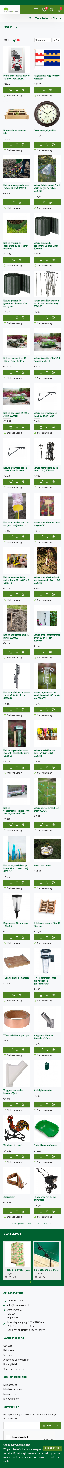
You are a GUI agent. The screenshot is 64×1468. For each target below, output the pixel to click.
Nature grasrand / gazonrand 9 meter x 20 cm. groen (15, 303)
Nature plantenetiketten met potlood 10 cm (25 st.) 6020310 (16, 580)
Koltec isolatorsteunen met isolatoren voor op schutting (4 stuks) (47, 1270)
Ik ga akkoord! (52, 1448)
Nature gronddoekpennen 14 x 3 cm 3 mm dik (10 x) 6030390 (46, 303)
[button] (30, 1282)
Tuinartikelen (42, 18)
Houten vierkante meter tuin (14, 132)
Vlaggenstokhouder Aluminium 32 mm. (43, 1037)
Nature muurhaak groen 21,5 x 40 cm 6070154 (15, 469)
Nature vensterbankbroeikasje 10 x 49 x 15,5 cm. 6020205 (16, 810)
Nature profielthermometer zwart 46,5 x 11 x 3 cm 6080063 (16, 695)
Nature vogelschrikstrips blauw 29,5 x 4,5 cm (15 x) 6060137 (15, 868)
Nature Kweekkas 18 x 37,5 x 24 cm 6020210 (47, 360)
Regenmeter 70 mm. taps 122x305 (15, 925)
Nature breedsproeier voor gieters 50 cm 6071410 (16, 187)
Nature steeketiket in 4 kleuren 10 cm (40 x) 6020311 (44, 753)
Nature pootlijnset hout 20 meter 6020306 (16, 636)
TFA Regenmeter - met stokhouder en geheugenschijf (45, 980)
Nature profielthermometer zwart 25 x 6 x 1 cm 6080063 (47, 637)
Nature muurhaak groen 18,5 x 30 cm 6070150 (45, 414)
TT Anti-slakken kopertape (16, 1035)
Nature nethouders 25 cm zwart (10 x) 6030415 (46, 469)
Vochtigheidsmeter (43, 1090)
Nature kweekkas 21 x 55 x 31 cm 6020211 (16, 414)
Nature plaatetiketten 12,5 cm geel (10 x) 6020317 (15, 524)
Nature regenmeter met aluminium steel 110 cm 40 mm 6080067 (46, 695)
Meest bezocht (13, 1233)
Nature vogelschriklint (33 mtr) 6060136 (46, 809)
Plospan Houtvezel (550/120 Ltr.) (17, 1270)
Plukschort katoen (42, 865)
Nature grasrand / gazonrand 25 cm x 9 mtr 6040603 (46, 246)
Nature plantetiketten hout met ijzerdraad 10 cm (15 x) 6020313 (47, 580)
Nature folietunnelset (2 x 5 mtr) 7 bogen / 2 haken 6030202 (47, 188)
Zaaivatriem (9, 1197)
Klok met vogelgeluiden (45, 130)
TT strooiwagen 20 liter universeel (45, 1198)
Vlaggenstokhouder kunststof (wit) (13, 1092)
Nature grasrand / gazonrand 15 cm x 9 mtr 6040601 (15, 246)
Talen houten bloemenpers (16, 977)
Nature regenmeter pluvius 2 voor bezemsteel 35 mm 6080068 (16, 753)
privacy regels (31, 1457)
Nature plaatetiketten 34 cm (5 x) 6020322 (47, 524)
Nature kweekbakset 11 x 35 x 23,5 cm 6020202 (15, 360)
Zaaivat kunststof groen (45, 1145)
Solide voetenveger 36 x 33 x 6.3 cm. (47, 925)
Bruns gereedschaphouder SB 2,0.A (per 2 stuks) (16, 77)
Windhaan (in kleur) (12, 1145)
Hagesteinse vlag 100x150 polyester (46, 77)
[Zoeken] (51, 9)
